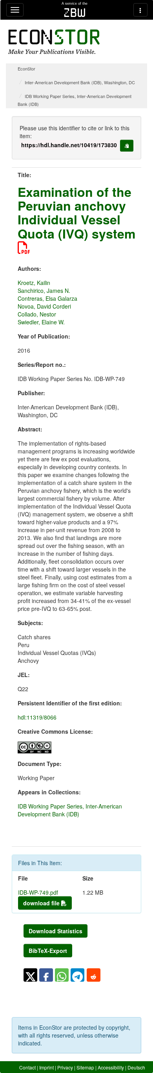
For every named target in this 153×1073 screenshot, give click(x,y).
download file (42, 903)
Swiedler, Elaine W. (41, 322)
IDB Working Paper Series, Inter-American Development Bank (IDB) (70, 810)
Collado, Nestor (37, 314)
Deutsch (136, 1067)
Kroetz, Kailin (34, 283)
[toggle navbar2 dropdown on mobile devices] (140, 10)
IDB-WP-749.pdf (38, 892)
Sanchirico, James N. (44, 290)
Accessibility (111, 1067)
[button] (30, 975)
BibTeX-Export (48, 951)
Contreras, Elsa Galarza (47, 298)
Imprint (46, 1067)
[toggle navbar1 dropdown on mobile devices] (15, 10)
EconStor (26, 68)
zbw (75, 12)
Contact (27, 1067)
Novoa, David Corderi (44, 306)
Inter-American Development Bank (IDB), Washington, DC (80, 82)
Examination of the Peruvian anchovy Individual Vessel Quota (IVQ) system (76, 212)
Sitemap (85, 1067)
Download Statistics (55, 931)
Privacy (65, 1067)
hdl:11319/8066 (37, 717)
